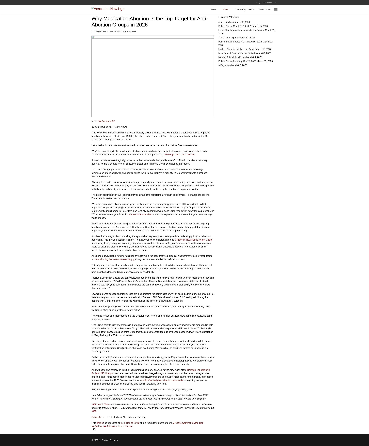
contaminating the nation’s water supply (114, 259)
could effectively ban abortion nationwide (162, 380)
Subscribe (97, 417)
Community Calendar (244, 9)
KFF (94, 411)
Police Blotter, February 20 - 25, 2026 (237, 61)
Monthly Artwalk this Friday (232, 57)
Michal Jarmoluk (106, 121)
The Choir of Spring (228, 37)
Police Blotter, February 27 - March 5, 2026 (240, 41)
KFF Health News (101, 404)
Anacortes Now (226, 22)
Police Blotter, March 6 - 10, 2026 (235, 26)
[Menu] (275, 9)
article (100, 423)
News (225, 9)
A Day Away (224, 65)
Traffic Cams (264, 9)
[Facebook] (92, 2)
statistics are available (140, 214)
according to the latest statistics (178, 154)
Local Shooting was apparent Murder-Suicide (241, 30)
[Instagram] (97, 2)
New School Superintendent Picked (236, 53)
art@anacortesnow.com (266, 3)
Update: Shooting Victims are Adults (236, 49)
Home (213, 9)
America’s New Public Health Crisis (193, 240)
